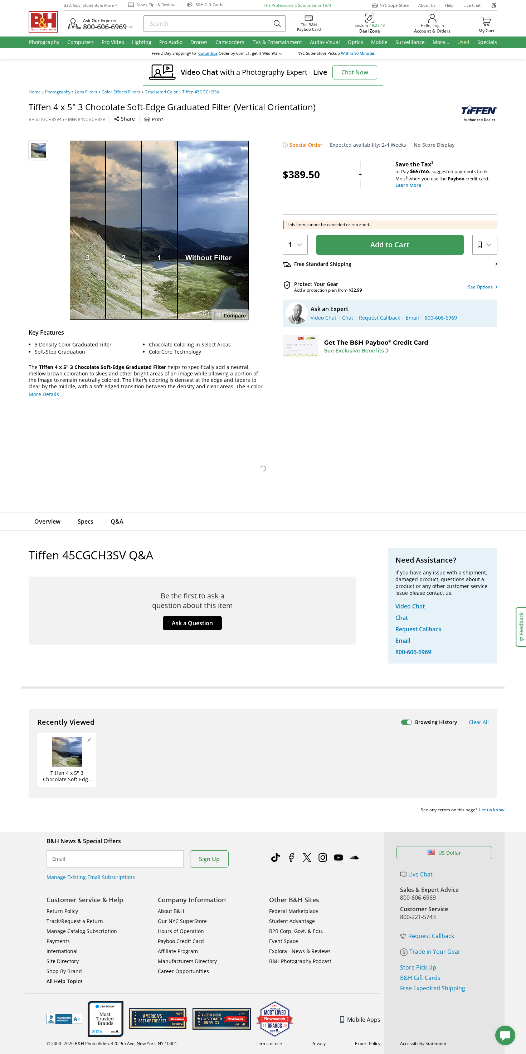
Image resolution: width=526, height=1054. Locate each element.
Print (157, 119)
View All (202, 432)
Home (35, 92)
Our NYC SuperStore (182, 921)
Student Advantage (292, 921)
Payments (58, 941)
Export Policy (367, 1043)
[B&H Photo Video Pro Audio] (46, 22)
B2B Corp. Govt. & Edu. (296, 931)
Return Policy (62, 911)
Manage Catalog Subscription (82, 931)
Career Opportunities (183, 971)
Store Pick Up (418, 967)
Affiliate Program (178, 951)
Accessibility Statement (423, 1043)
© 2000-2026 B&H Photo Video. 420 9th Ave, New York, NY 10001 (112, 1043)
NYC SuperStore (394, 5)
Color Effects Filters (121, 92)
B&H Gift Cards (420, 978)
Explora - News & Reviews (300, 951)
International (62, 951)
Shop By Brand (64, 971)
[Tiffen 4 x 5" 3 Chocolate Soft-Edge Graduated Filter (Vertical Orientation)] (159, 230)
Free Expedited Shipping (432, 988)
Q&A (117, 521)
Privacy (318, 1043)
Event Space (283, 941)
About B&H (171, 911)
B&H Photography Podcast (300, 961)
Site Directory (63, 961)
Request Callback (431, 936)
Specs (85, 521)
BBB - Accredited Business (64, 1019)
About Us (426, 5)
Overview (47, 521)
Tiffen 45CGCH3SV (200, 92)
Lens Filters (86, 92)
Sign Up (209, 859)
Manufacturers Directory (187, 961)
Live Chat (472, 5)
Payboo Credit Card (181, 941)
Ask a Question (192, 623)
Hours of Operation (181, 931)
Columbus (208, 53)
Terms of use (269, 1043)
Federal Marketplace (293, 911)
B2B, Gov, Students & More (89, 5)
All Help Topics (65, 981)
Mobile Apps (363, 1020)
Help (449, 5)
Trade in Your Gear (435, 952)
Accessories (157, 521)
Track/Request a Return (75, 921)
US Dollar (449, 852)
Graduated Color (161, 92)
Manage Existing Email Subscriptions (91, 877)
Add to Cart (389, 244)
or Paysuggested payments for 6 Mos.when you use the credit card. (442, 174)
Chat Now (354, 72)
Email (58, 858)
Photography (57, 92)
